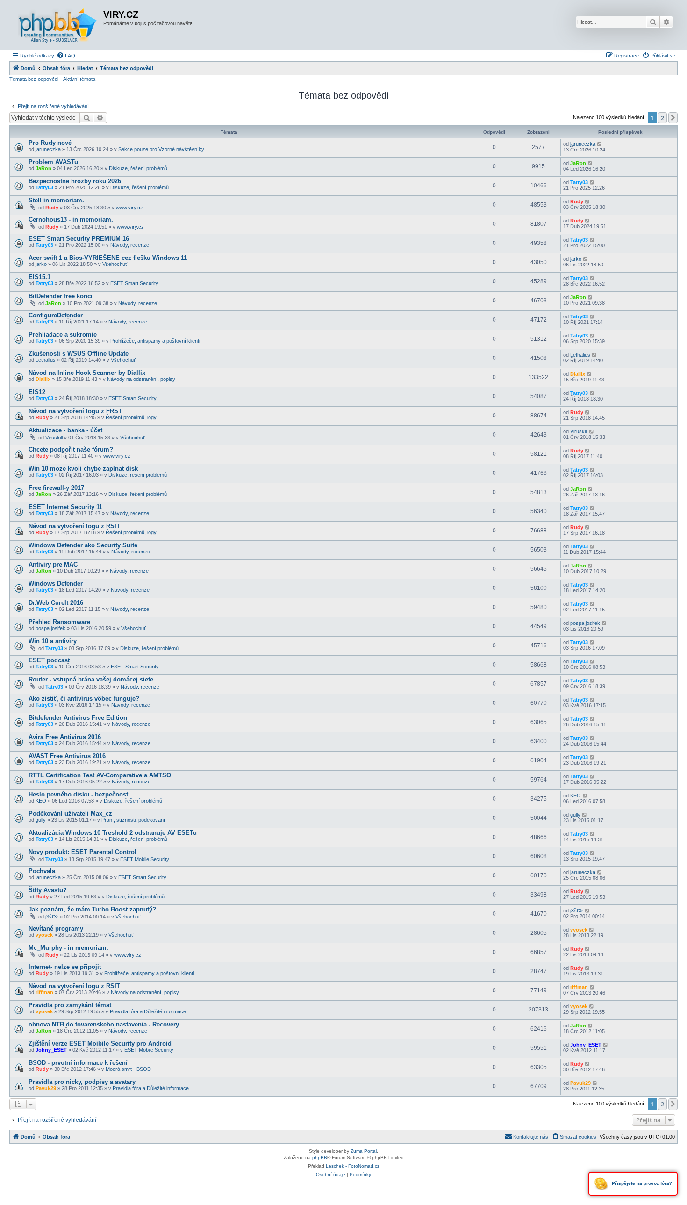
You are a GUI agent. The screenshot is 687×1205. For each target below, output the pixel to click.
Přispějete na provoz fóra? (641, 1183)
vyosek (44, 935)
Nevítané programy (56, 928)
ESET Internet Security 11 (65, 506)
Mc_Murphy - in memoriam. (68, 947)
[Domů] (57, 24)
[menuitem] (66, 55)
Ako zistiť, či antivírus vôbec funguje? (84, 698)
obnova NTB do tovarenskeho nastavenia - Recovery (104, 1024)
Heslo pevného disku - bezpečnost (78, 794)
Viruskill (54, 437)
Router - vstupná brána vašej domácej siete (91, 679)
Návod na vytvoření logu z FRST (75, 411)
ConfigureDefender (56, 315)
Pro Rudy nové (50, 142)
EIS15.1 (39, 276)
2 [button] (662, 118)
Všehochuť (114, 264)
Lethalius (46, 360)
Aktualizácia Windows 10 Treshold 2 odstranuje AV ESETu (113, 832)
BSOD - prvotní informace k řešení (78, 1062)
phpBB (319, 1157)
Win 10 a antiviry (53, 641)
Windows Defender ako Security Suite (83, 545)
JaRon (43, 168)
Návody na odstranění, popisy (141, 379)
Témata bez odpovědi (33, 79)
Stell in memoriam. (56, 200)
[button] (673, 117)
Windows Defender (56, 583)
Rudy (51, 207)
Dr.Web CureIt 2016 (56, 602)
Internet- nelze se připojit (65, 966)
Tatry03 (44, 187)
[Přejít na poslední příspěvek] (600, 144)
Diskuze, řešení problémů (138, 168)
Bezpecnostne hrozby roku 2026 (75, 181)
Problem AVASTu (53, 161)
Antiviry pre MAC (53, 564)
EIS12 (37, 391)
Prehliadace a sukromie (63, 334)
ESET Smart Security (134, 283)
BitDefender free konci (61, 296)
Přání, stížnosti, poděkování (133, 820)
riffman (44, 992)
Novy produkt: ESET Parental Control (82, 851)
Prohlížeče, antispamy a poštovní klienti (155, 341)
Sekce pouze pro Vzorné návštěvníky (161, 149)
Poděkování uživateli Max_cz (70, 813)
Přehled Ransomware (59, 621)
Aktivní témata (79, 79)
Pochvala (42, 871)
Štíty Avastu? (48, 890)
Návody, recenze (129, 245)
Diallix (43, 379)
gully (41, 820)
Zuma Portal (364, 1151)
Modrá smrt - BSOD (128, 1069)
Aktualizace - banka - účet (65, 430)
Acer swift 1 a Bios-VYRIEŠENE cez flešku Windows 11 (108, 257)
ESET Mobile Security (144, 859)
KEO (41, 800)
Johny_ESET (51, 1050)
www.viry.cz (129, 207)
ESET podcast (49, 660)
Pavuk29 (46, 1088)
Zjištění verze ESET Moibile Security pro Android (100, 1043)
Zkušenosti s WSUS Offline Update (79, 353)
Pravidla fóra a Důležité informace (148, 1011)
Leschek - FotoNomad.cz (352, 1166)
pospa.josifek (50, 628)
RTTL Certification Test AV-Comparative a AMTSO (100, 775)
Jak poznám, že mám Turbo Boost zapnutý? (92, 909)
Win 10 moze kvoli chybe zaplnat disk (83, 468)
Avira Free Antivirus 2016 (65, 736)
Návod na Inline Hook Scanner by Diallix (87, 372)
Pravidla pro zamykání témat (70, 1005)
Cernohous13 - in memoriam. (71, 219)
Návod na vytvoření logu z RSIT (74, 526)
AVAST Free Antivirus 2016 (67, 756)
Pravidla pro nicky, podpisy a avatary (82, 1081)
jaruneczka (48, 149)
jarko (41, 264)
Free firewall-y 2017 (56, 487)
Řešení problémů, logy (131, 417)
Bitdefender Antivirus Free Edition (78, 717)
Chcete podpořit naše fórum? (71, 449)
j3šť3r (51, 916)
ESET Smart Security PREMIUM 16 (79, 238)
